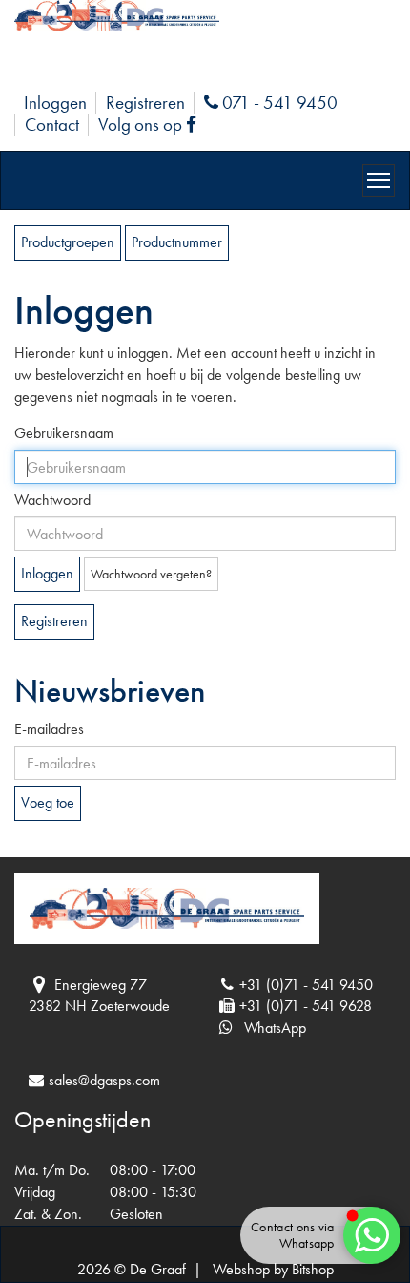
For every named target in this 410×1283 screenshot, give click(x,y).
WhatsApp (269, 1028)
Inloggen (55, 103)
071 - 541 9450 (277, 103)
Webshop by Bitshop (273, 1269)
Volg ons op (151, 125)
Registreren (145, 103)
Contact (52, 125)
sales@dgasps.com (104, 1080)
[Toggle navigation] (378, 180)
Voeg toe (47, 802)
